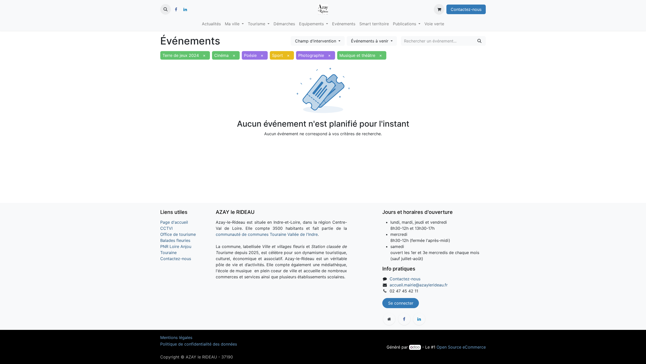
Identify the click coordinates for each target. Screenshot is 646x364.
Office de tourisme (178, 234)
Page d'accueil (174, 222)
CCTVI (166, 228)
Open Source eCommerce (461, 347)
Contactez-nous (466, 9)
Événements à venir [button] (370, 40)
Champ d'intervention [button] (316, 40)
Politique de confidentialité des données (198, 344)
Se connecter (400, 303)
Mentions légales (176, 337)
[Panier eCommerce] (439, 9)
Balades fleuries (175, 240)
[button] (165, 9)
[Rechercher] (479, 41)
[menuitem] (211, 24)
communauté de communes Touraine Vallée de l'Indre (267, 234)
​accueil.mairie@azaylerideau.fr (419, 284)
